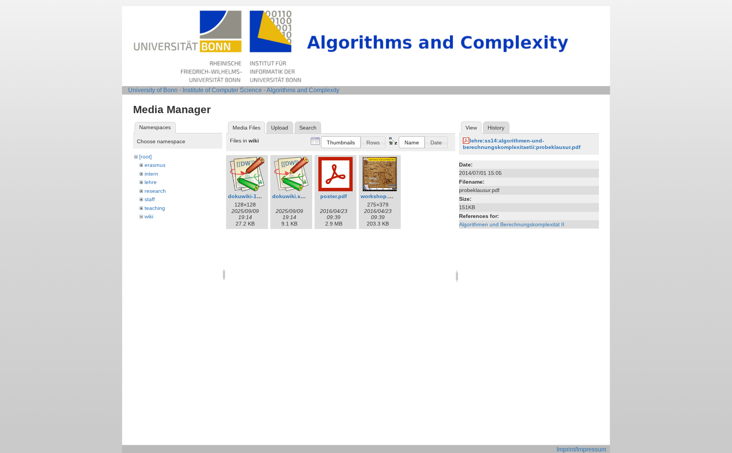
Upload (279, 128)
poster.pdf (333, 196)
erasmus (154, 165)
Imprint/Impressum (581, 449)
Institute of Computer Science (222, 90)
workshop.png (379, 196)
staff (149, 199)
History (496, 128)
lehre (150, 182)
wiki (148, 216)
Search (307, 128)
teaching (154, 208)
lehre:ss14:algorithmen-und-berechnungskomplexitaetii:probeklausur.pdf (522, 144)
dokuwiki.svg (289, 196)
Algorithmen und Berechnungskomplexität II (511, 224)
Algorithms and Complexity (302, 90)
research (155, 191)
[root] (145, 157)
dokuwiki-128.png (251, 196)
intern (151, 174)
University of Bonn (153, 90)
